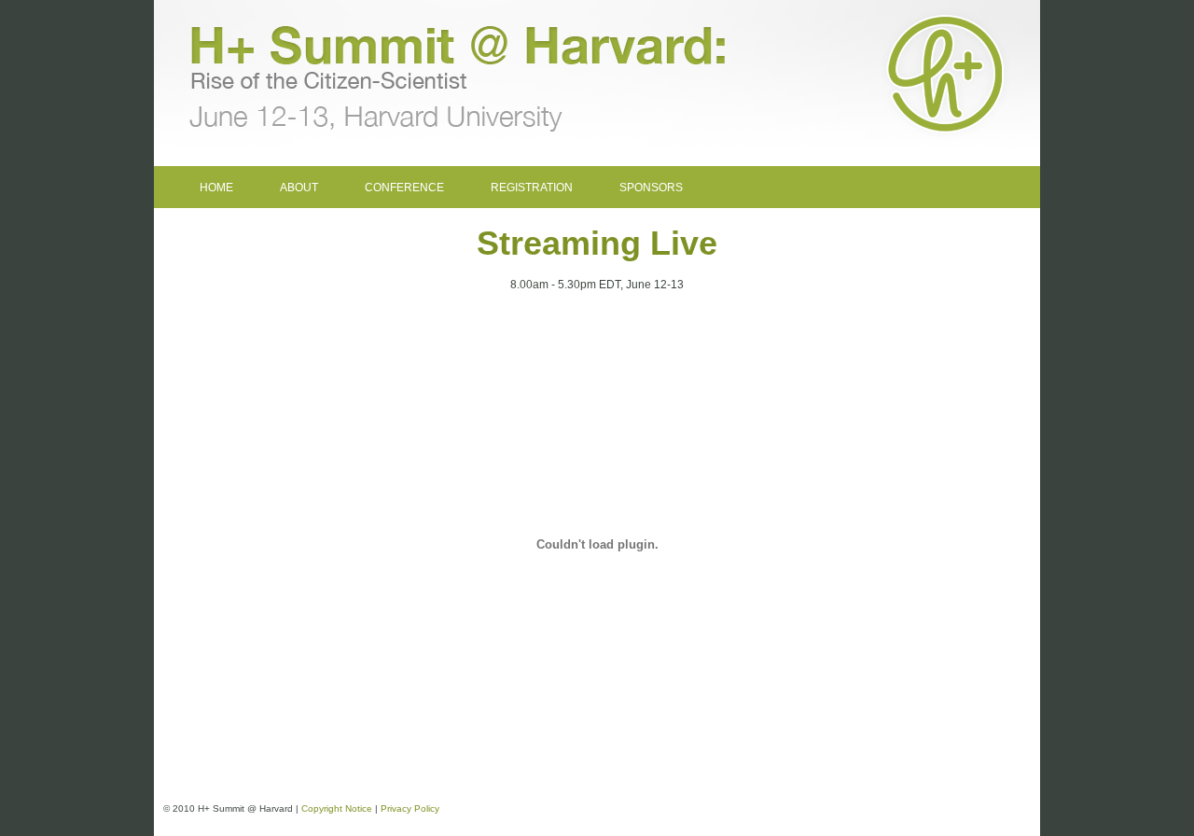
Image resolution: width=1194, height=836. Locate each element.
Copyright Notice (336, 808)
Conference (404, 187)
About (299, 187)
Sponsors (651, 187)
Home (216, 187)
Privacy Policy (410, 808)
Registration (532, 187)
